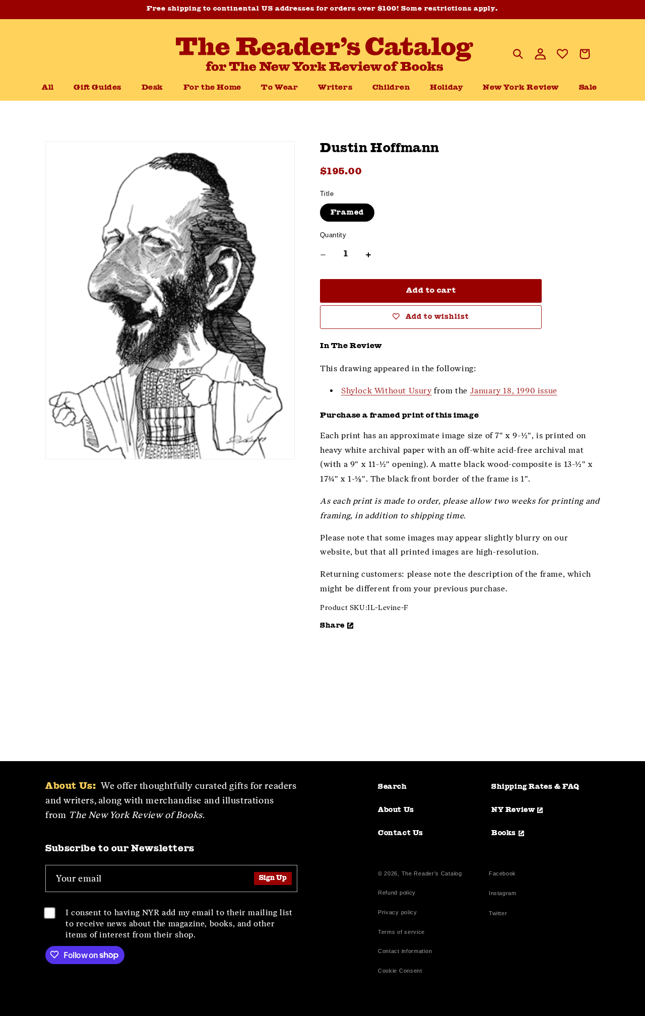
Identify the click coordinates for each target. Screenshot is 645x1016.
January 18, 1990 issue (513, 390)
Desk (152, 88)
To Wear (279, 88)
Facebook (502, 874)
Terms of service (401, 932)
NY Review (513, 810)
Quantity (333, 235)
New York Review (521, 88)
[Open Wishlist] (562, 54)
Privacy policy (397, 912)
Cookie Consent (400, 971)
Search (392, 786)
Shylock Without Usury (386, 390)
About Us (396, 810)
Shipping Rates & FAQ (535, 786)
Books (503, 833)
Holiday (446, 88)
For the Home (212, 88)
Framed (347, 212)
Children (391, 88)
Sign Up (273, 878)
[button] (152, 88)
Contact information (405, 951)
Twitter (500, 914)
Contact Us (400, 833)
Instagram (502, 894)
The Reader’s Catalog (432, 873)
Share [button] (332, 625)
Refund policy (397, 893)
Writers (335, 88)
